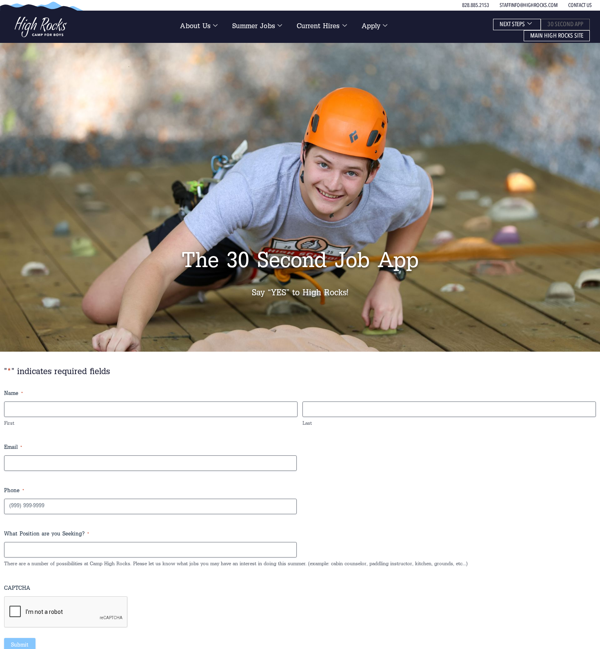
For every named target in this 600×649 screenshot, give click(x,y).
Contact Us (580, 5)
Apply (371, 27)
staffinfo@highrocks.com (529, 5)
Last (307, 423)
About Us (195, 27)
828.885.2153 (475, 5)
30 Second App (565, 24)
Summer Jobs (253, 27)
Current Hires (318, 27)
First (9, 423)
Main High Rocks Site (556, 35)
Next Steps (512, 24)
